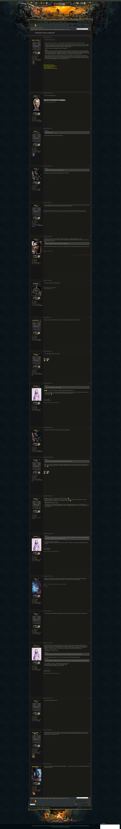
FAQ (56, 21)
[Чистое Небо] (48, 4)
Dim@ (35, 613)
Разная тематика (45, 29)
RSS (47, 0)
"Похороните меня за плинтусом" (58, 29)
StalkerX (35, 498)
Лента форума (60, 21)
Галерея (53, 21)
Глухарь (35, 354)
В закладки (33, 0)
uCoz (68, 826)
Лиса (35, 579)
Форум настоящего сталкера (36, 29)
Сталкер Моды (45, 21)
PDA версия (37, 0)
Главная (31, 21)
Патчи (50, 21)
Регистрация (79, 6)
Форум (35, 21)
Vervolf (35, 239)
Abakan (35, 96)
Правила (65, 21)
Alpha (35, 205)
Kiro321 (39, 27)
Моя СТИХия (46, 586)
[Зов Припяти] (75, 4)
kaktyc (42, 27)
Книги (50, 29)
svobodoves (35, 320)
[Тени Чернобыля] (43, 4)
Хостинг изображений (43, 0)
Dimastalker (35, 732)
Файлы (41, 21)
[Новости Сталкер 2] (82, 4)
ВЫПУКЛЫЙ (35, 766)
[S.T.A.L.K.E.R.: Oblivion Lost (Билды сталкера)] (38, 4)
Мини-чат (103, 823)
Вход (43, 6)
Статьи (38, 21)
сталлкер (35, 283)
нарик (35, 131)
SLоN (35, 168)
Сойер (35, 430)
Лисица (35, 386)
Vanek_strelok (35, 40)
